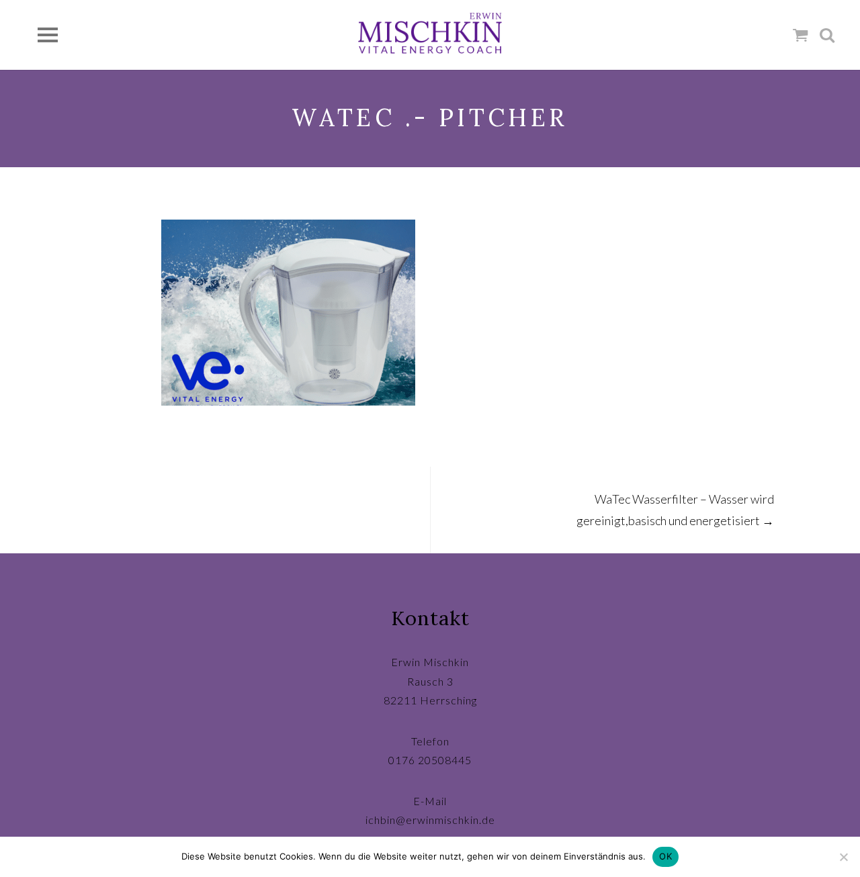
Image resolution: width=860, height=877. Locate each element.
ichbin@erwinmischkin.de (430, 819)
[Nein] (843, 857)
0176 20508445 (430, 759)
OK (665, 856)
